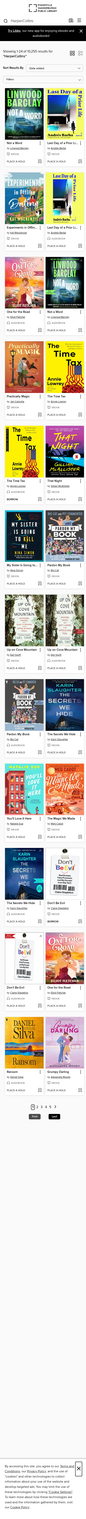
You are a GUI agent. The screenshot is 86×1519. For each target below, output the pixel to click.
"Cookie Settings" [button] (60, 1492)
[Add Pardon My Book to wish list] (80, 584)
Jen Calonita (17, 401)
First (34, 1116)
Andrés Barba (58, 148)
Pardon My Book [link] (58, 565)
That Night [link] (54, 481)
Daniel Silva (16, 1077)
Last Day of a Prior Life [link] (62, 143)
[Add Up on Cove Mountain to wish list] (39, 668)
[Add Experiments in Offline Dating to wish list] (39, 246)
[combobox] (34, 21)
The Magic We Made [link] (61, 819)
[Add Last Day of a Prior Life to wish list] (80, 161)
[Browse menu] (79, 20)
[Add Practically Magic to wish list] (39, 415)
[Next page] (55, 1107)
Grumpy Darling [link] (58, 1072)
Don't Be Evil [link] (56, 903)
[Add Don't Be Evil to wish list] (80, 921)
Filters (10, 79)
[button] (72, 55)
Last (54, 1116)
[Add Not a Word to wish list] (39, 161)
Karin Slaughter (59, 739)
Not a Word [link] (14, 143)
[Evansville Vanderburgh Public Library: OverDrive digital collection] (43, 8)
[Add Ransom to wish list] (39, 1090)
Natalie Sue (16, 823)
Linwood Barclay (19, 148)
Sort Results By (13, 68)
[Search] (5, 21)
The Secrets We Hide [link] (61, 734)
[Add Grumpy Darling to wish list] (80, 1090)
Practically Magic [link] (18, 396)
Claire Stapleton (60, 908)
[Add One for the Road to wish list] (39, 330)
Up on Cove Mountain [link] (22, 650)
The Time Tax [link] (56, 396)
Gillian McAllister (60, 486)
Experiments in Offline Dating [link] (22, 228)
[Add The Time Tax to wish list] (80, 415)
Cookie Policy (19, 1507)
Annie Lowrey (58, 401)
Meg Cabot (57, 823)
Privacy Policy (36, 1471)
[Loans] (71, 21)
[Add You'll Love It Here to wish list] (39, 837)
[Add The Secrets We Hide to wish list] (80, 752)
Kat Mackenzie (18, 232)
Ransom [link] (12, 1072)
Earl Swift (15, 655)
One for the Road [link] (18, 312)
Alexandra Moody (60, 1077)
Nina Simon (16, 570)
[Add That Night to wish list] (80, 499)
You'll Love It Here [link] (19, 819)
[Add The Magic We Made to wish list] (80, 837)
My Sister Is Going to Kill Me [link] (22, 565)
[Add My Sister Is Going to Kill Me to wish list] (39, 584)
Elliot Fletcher (17, 317)
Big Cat (55, 570)
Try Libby (14, 31)
